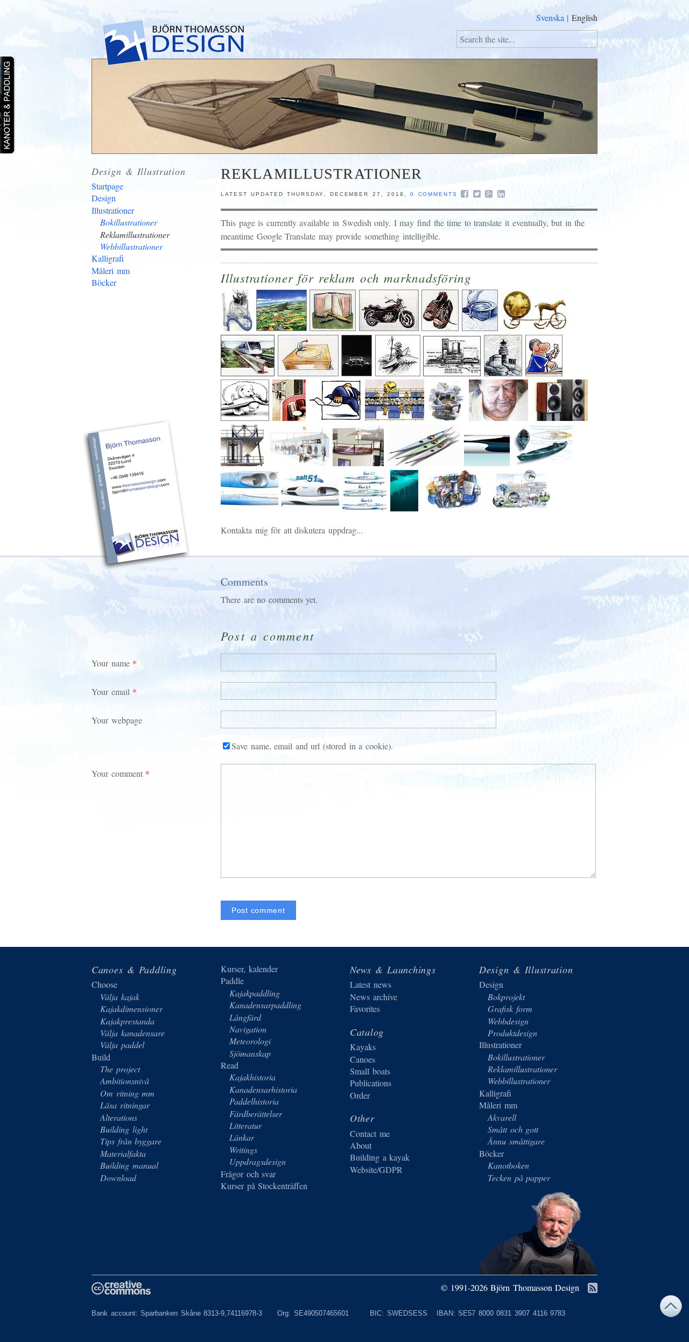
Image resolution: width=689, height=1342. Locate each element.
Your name (111, 663)
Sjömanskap (250, 1053)
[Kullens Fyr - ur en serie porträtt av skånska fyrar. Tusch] (504, 372)
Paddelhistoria (254, 1101)
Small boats (370, 1071)
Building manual (129, 1165)
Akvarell (502, 1117)
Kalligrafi (108, 258)
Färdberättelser (255, 1113)
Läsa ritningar (125, 1105)
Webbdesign (508, 1021)
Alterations (118, 1117)
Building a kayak (380, 1157)
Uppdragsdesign (257, 1161)
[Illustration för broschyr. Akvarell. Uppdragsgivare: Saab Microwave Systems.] (521, 508)
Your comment (117, 773)
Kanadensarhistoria (263, 1089)
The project (120, 1068)
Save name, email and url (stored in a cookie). (312, 745)
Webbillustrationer (131, 246)
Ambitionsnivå (124, 1080)
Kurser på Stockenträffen (264, 1185)
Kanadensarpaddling (265, 1004)
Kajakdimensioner (131, 1008)
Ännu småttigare (516, 1141)
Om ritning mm (127, 1093)
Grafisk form (510, 1008)
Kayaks (363, 1046)
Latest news (370, 984)
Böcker (104, 282)
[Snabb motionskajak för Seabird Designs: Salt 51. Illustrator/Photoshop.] (312, 508)
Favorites (365, 1008)
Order (360, 1095)
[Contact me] (137, 496)
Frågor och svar (248, 1173)
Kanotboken (508, 1165)
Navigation (247, 1029)
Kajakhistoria (252, 1077)
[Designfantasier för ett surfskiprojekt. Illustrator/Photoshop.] (488, 462)
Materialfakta (123, 1153)
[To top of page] (671, 1309)
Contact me (370, 1133)
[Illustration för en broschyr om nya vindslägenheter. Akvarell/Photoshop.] (360, 462)
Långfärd (245, 1017)
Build (101, 1057)
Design (104, 197)
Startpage (107, 186)
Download (118, 1177)
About (360, 1145)
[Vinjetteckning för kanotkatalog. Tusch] (399, 372)
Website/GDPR (376, 1169)
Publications (370, 1082)
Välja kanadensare (132, 1032)
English (584, 17)
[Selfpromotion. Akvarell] (390, 327)
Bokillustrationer (128, 222)
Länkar (241, 1137)
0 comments (434, 194)
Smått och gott (513, 1129)
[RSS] (592, 1288)
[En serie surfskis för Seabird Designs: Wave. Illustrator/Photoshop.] (366, 508)
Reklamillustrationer (135, 234)
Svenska (550, 17)
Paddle (232, 980)
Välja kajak (119, 996)
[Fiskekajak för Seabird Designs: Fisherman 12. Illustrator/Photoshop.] (543, 462)
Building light (123, 1129)
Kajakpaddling (254, 993)
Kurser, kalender (249, 968)
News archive (373, 996)
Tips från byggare (130, 1141)
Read (229, 1065)
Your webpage (117, 720)
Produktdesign (512, 1032)
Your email (111, 691)
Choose (104, 984)
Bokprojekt (506, 996)
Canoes (362, 1059)
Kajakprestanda (127, 1021)
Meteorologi (250, 1040)
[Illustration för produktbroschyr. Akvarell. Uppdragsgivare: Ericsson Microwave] (301, 462)
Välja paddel (122, 1044)
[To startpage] (172, 44)
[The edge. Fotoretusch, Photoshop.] (404, 508)
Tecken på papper (519, 1177)
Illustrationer (113, 210)
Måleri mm (111, 270)
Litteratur (245, 1125)
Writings (243, 1149)
